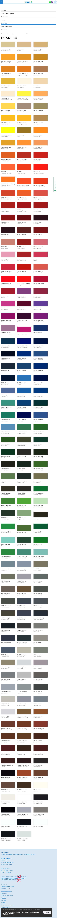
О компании (4, 884)
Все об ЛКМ (4, 893)
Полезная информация (12, 33)
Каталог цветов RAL (6, 891)
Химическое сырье (6, 888)
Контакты (3, 900)
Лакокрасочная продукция (7, 886)
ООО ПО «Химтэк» (8, 914)
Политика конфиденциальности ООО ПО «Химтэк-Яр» (13, 876)
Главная (3, 33)
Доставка (3, 898)
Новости (3, 902)
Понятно (47, 912)
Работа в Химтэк (5, 907)
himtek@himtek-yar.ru (6, 864)
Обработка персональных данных (9, 879)
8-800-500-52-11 (7, 859)
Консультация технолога (7, 905)
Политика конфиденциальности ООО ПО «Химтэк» (13, 878)
